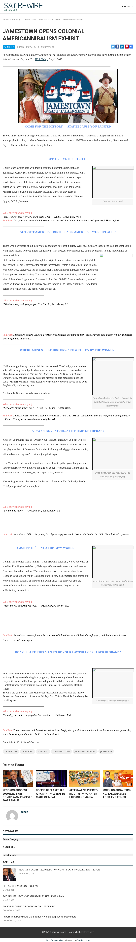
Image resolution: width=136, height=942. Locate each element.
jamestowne (106, 751)
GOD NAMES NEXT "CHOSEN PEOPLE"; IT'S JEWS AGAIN (33, 896)
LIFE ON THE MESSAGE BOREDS (20, 886)
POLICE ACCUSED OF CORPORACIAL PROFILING (29, 906)
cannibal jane (11, 751)
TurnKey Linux (83, 940)
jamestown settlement (85, 751)
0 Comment (47, 47)
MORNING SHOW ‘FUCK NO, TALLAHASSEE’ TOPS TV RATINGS (117, 794)
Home (5, 19)
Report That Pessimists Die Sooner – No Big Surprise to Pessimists (39, 916)
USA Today (41, 59)
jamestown (43, 751)
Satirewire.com (58, 932)
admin (20, 47)
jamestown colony (61, 751)
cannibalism (27, 751)
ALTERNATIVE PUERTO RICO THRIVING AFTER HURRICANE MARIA (83, 794)
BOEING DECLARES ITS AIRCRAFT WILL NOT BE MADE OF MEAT (50, 794)
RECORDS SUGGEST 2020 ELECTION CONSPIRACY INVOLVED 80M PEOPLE (17, 795)
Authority (16, 19)
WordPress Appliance (55, 940)
